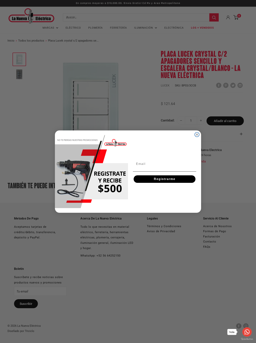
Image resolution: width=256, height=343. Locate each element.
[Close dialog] (197, 134)
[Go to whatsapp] (247, 332)
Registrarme (164, 179)
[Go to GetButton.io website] (247, 339)
